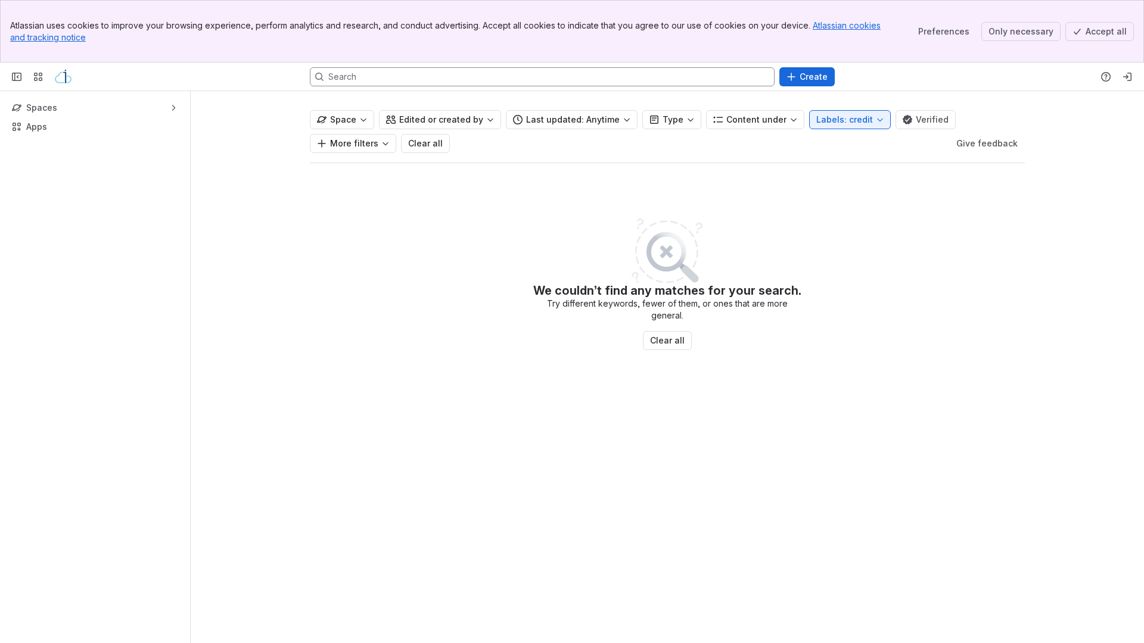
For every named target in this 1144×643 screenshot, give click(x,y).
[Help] (1105, 76)
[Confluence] (63, 76)
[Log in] (1127, 76)
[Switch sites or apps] (38, 76)
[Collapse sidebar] (16, 76)
